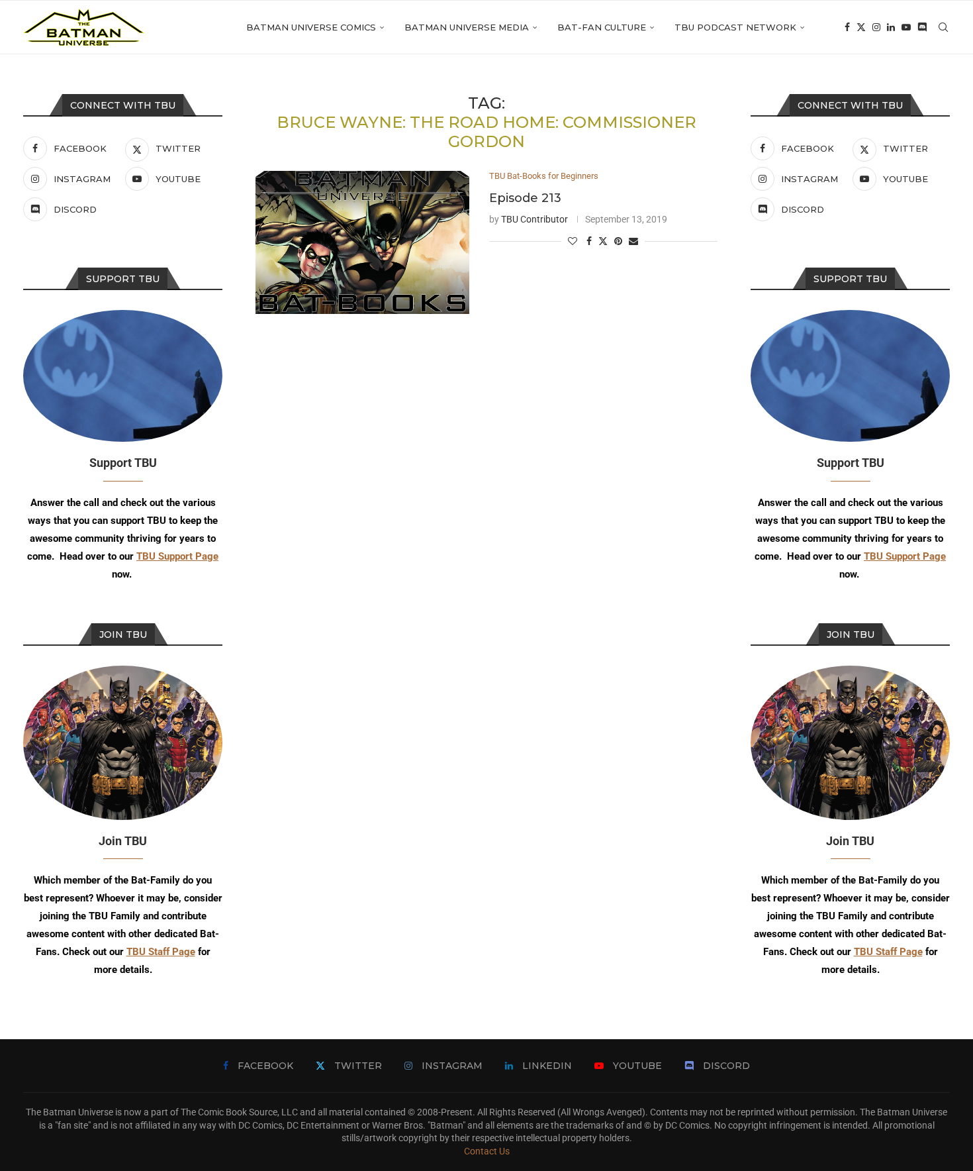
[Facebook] (847, 27)
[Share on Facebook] (589, 241)
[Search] (943, 27)
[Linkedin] (891, 27)
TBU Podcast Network (735, 27)
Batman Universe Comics (311, 27)
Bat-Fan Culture (601, 27)
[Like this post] (572, 241)
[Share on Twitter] (603, 240)
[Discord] (922, 27)
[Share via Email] (633, 241)
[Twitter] (861, 27)
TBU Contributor (534, 219)
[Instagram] (876, 27)
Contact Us (487, 1151)
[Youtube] (906, 27)
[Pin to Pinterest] (618, 241)
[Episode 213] (362, 242)
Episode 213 (525, 198)
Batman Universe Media (466, 27)
